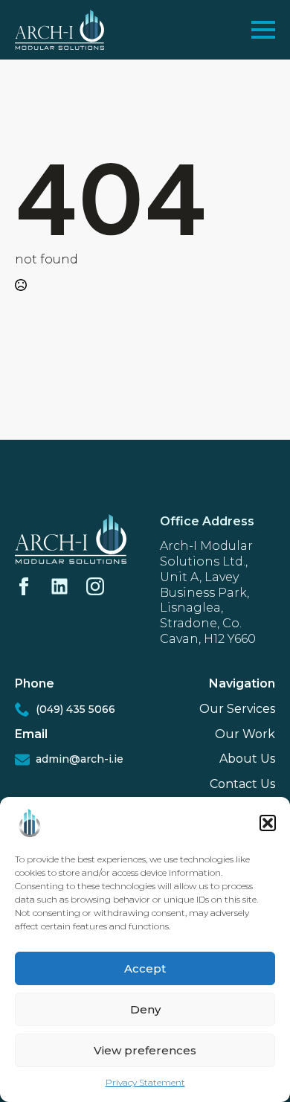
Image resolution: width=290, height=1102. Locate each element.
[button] (267, 823)
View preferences (145, 1050)
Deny (145, 1009)
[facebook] (24, 586)
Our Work (245, 734)
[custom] (59, 586)
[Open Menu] (263, 30)
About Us (247, 759)
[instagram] (95, 586)
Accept (145, 968)
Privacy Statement (145, 1082)
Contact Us (242, 784)
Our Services (237, 709)
